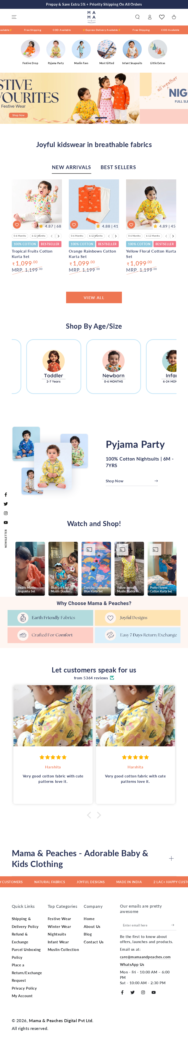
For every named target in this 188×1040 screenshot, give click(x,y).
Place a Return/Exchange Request (27, 972)
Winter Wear (59, 926)
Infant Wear (58, 942)
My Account (22, 996)
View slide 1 (87, 114)
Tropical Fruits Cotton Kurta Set (32, 254)
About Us (92, 926)
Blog (88, 934)
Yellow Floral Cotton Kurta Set (151, 254)
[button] (137, 17)
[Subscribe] (173, 925)
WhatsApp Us (132, 964)
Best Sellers (118, 167)
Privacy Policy (24, 988)
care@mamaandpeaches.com (145, 957)
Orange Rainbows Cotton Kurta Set (92, 254)
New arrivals (71, 167)
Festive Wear (59, 918)
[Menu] (14, 17)
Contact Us (94, 942)
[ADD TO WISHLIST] (17, 225)
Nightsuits (57, 934)
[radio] (20, 236)
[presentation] (58, 236)
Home (89, 918)
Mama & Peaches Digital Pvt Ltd (60, 1020)
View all (94, 297)
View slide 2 (101, 114)
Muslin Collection (63, 949)
